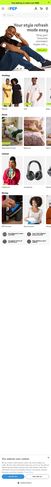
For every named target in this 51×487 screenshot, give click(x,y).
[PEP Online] (12, 8)
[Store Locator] (46, 8)
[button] (41, 8)
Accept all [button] (13, 477)
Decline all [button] (37, 477)
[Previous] (5, 45)
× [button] (48, 458)
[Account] (36, 9)
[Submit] (4, 15)
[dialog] (25, 471)
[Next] (48, 45)
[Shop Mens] (25, 45)
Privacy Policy (28, 472)
